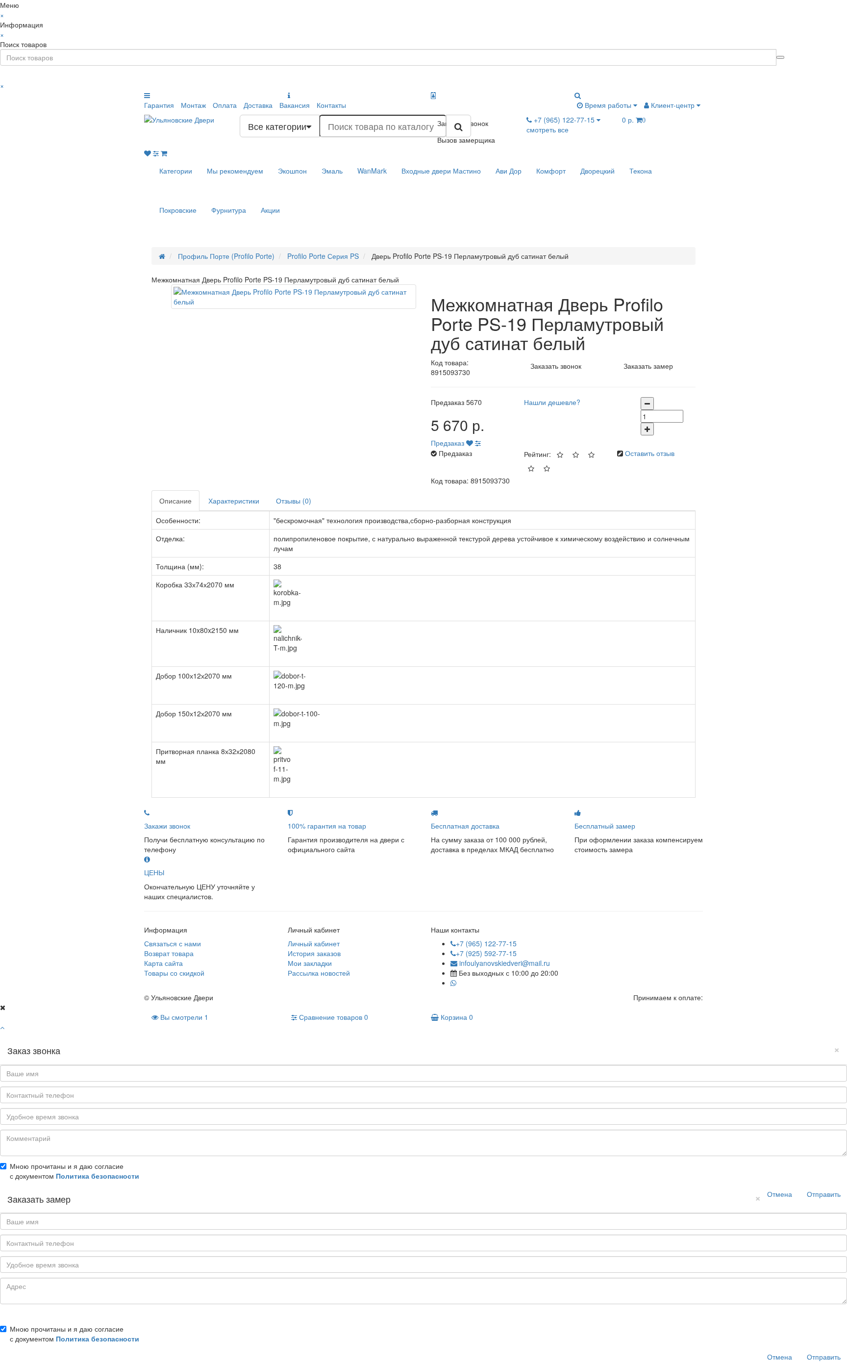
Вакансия (294, 105)
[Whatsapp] (453, 982)
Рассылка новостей (319, 973)
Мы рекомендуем (235, 171)
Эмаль (332, 171)
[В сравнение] (478, 443)
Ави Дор (509, 171)
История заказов (314, 953)
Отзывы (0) (293, 501)
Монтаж (193, 105)
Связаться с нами (172, 943)
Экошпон (292, 171)
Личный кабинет (314, 943)
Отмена (779, 1194)
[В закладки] (469, 443)
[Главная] (162, 256)
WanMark (372, 171)
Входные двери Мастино (441, 171)
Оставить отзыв (649, 453)
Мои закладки (310, 963)
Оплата (225, 105)
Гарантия (159, 105)
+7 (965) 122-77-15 (486, 943)
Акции (270, 210)
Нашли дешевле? (552, 402)
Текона (640, 171)
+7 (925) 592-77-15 (486, 953)
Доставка (258, 105)
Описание (175, 501)
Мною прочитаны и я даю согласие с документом (74, 1171)
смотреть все (547, 129)
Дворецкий (597, 171)
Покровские (178, 210)
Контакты (331, 105)
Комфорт (551, 171)
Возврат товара (169, 953)
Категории (175, 171)
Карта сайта (163, 963)
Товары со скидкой (174, 973)
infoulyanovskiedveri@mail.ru (503, 963)
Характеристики (233, 501)
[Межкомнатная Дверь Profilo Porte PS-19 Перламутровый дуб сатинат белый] (294, 296)
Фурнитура (228, 210)
